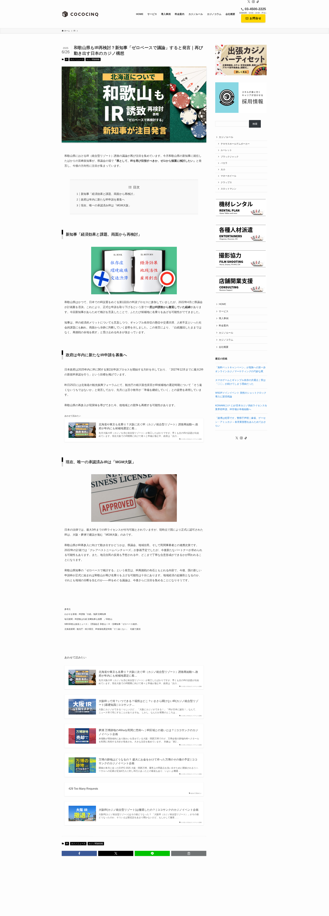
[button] (79, 853)
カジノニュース (77, 59)
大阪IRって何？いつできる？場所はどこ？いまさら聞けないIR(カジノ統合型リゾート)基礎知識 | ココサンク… (148, 703)
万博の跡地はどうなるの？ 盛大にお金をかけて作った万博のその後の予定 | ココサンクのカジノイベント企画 (148, 761)
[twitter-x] (249, 1)
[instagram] (253, 1)
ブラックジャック (230, 157)
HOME (222, 304)
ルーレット (226, 150)
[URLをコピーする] (188, 853)
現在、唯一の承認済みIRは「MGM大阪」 (106, 205)
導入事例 (223, 318)
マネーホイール (228, 176)
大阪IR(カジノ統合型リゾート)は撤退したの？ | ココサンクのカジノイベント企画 (148, 809)
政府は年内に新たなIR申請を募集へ (103, 199)
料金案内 (223, 325)
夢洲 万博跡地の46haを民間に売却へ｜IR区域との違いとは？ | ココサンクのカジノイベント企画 (148, 732)
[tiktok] (257, 1)
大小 (223, 169)
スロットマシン (228, 189)
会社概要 (223, 347)
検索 (255, 123)
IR (67, 59)
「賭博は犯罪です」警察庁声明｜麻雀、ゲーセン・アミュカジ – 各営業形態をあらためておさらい (240, 422)
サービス (223, 311)
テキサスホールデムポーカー (235, 144)
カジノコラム (226, 339)
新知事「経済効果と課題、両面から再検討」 (108, 193)
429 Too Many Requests (83, 788)
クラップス (226, 182)
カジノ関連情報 (93, 59)
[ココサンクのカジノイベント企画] (80, 14)
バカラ (224, 163)
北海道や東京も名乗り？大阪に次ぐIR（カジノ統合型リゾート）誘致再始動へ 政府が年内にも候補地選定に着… (148, 426)
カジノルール (226, 137)
